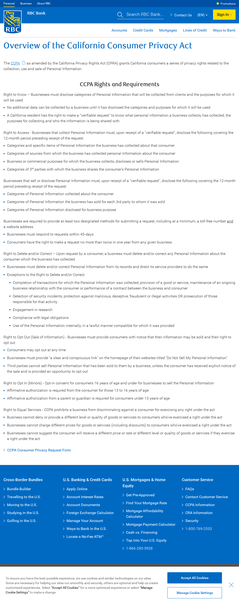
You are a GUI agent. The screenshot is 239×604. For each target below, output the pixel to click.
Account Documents (83, 505)
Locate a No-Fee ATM (85, 536)
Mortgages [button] (168, 30)
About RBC (44, 3)
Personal (9, 3)
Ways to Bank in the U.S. (87, 528)
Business (26, 3)
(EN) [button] (200, 15)
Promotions (228, 3)
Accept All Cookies (194, 578)
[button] (140, 15)
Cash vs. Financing (141, 532)
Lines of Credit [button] (195, 30)
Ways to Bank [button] (224, 30)
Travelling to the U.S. (24, 497)
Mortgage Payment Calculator (150, 524)
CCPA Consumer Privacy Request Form (39, 450)
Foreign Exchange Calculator (90, 513)
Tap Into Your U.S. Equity (146, 540)
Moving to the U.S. (22, 505)
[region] (119, 585)
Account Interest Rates (85, 497)
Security (192, 520)
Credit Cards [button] (143, 30)
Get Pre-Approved (140, 495)
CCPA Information (200, 505)
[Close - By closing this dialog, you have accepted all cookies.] (231, 585)
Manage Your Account (85, 520)
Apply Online (77, 489)
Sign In (223, 14)
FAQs (189, 489)
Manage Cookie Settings (195, 593)
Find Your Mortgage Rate (146, 503)
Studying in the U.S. (23, 513)
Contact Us (183, 15)
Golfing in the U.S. (21, 520)
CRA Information (199, 513)
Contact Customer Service (206, 497)
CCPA (15, 63)
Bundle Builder (19, 489)
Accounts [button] (119, 30)
